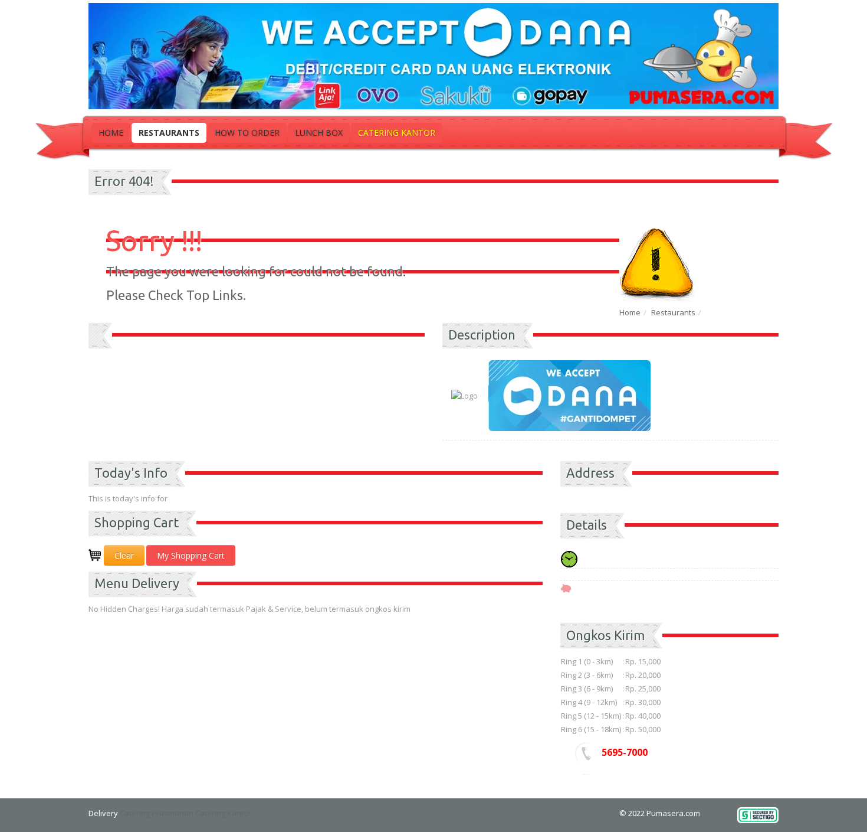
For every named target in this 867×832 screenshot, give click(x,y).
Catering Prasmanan (156, 813)
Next (416, 351)
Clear (124, 555)
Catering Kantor (396, 132)
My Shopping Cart (191, 555)
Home (110, 132)
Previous (97, 351)
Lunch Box (319, 132)
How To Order (247, 132)
